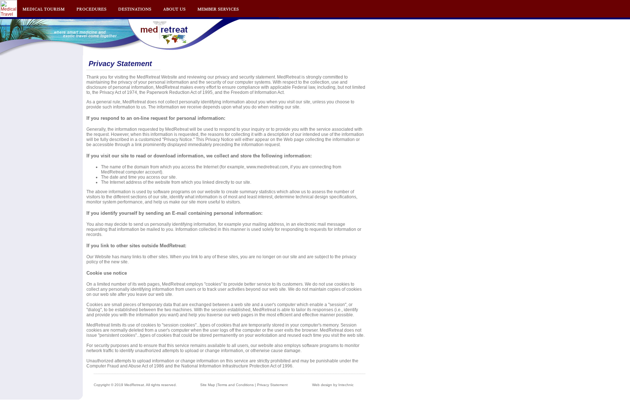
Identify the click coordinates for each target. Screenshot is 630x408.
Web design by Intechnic (333, 385)
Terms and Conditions (235, 385)
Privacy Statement (272, 385)
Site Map (207, 385)
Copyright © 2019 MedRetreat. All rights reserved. (135, 385)
